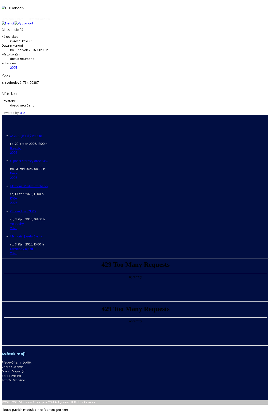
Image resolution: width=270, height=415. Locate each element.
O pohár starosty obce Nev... (29, 161)
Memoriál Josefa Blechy (26, 236)
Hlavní (19, 19)
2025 (13, 68)
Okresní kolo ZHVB (23, 211)
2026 (13, 153)
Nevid (14, 173)
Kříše (13, 198)
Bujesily (15, 148)
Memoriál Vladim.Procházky (29, 186)
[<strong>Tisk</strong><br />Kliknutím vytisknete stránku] (24, 23)
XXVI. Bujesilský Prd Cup (26, 136)
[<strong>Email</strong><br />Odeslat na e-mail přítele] (8, 23)
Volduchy (17, 224)
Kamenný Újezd (21, 249)
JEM (22, 113)
